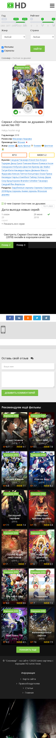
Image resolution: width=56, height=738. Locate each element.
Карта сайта (29, 678)
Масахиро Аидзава (22, 138)
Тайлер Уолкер (37, 177)
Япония (21, 142)
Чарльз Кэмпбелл (20, 177)
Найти (38, 48)
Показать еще (28, 649)
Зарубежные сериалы (23, 187)
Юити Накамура (16, 170)
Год (4, 15)
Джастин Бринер (31, 166)
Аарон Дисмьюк (32, 170)
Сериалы (9, 50)
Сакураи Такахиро (19, 159)
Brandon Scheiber (29, 180)
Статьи (29, 688)
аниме (11, 145)
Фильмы (9, 46)
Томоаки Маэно (30, 163)
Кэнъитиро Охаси (37, 173)
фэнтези (48, 145)
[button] (13, 223)
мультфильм (24, 145)
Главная (29, 692)
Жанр (5, 30)
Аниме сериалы (29, 191)
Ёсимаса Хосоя (46, 163)
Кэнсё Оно (34, 159)
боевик (37, 145)
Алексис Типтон (19, 173)
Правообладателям (29, 683)
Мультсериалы (13, 191)
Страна (34, 30)
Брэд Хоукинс (13, 180)
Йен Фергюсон (17, 184)
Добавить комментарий (20, 392)
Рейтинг (34, 15)
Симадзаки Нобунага (12, 166)
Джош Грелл (16, 163)
